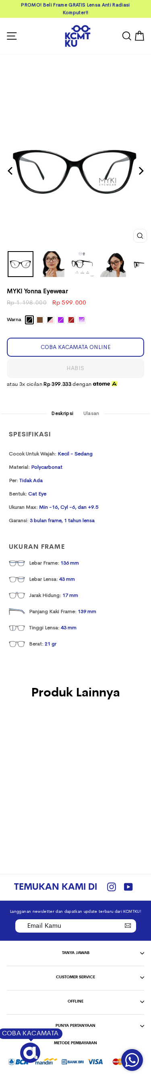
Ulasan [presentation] (91, 413)
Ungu (60, 320)
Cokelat (39, 320)
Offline (75, 1001)
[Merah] (51, 768)
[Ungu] (42, 768)
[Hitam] (14, 768)
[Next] (140, 171)
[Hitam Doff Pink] (33, 768)
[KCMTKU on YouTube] (128, 887)
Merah (71, 320)
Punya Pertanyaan (75, 1026)
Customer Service (75, 977)
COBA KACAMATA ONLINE (76, 347)
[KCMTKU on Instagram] (111, 887)
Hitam (29, 320)
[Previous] (10, 171)
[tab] (62, 414)
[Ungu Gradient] (33, 776)
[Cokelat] (24, 768)
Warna (14, 319)
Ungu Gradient (81, 320)
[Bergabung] (128, 925)
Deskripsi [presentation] (62, 413)
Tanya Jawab (75, 953)
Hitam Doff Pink (50, 320)
